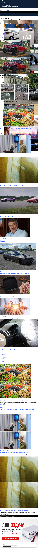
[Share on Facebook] (19, 351)
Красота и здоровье (6, 19)
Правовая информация (5, 5)
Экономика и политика (7, 23)
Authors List (3, 2)
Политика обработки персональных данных (9, 4)
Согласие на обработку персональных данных (9, 6)
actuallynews (2, 24)
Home (2, 3)
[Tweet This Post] (19, 352)
